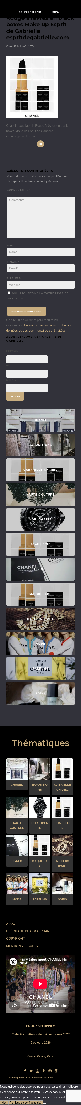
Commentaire (19, 190)
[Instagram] (56, 1071)
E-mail (13, 262)
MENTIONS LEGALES (22, 946)
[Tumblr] (43, 1071)
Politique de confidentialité (25, 1102)
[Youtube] (37, 1071)
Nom (11, 245)
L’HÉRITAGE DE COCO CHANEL (29, 931)
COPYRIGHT (15, 938)
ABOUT (11, 923)
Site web (14, 278)
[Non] (44, 1103)
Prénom (12, 351)
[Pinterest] (50, 1071)
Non (4, 1102)
